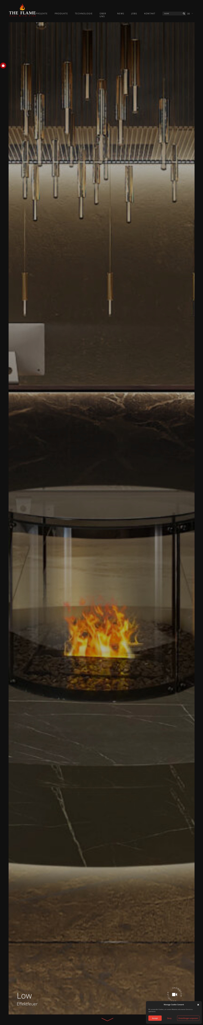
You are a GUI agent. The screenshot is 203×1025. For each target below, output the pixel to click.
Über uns (103, 15)
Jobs (134, 13)
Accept (155, 1018)
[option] (102, 518)
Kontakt (149, 13)
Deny (169, 1018)
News (120, 13)
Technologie (84, 13)
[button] (198, 1004)
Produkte (61, 13)
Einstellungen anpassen (188, 1018)
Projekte (42, 13)
